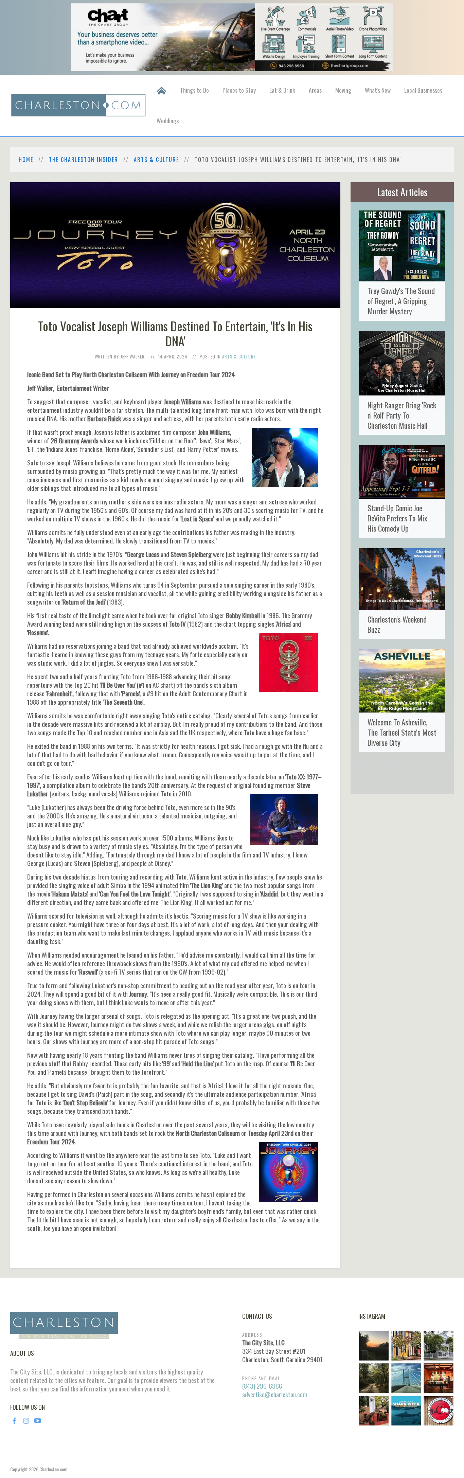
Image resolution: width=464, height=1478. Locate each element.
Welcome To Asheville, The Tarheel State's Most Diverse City (402, 732)
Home (26, 160)
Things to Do (194, 90)
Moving (343, 90)
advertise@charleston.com (274, 1394)
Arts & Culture (156, 160)
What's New (378, 90)
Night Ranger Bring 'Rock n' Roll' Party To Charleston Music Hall (402, 415)
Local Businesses (423, 90)
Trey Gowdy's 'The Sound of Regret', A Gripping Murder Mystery (401, 300)
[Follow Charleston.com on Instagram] (406, 1377)
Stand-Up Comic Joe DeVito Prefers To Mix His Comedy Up (397, 518)
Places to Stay (239, 90)
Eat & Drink (282, 90)
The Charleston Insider (83, 160)
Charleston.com (53, 1469)
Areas (315, 90)
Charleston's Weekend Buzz (397, 624)
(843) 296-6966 (262, 1386)
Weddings (168, 120)
